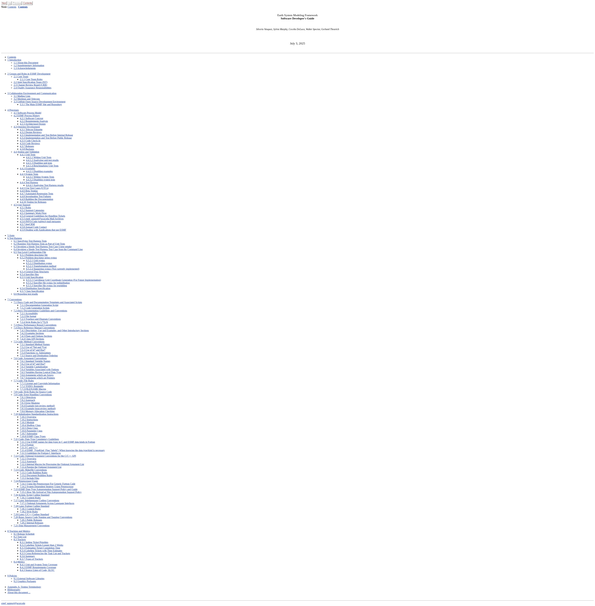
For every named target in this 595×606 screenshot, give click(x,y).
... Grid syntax (35, 260)
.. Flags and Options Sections (36, 336)
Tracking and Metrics (18, 531)
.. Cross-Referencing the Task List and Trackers (45, 553)
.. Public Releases (31, 520)
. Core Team (21, 76)
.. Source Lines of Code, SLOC (37, 570)
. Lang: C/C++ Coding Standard (31, 514)
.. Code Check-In (30, 140)
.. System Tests (29, 174)
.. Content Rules (30, 497)
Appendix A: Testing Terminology (24, 587)
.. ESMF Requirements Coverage (38, 567)
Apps (10, 235)
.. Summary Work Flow (33, 213)
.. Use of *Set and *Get (33, 347)
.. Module (27, 422)
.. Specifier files (29, 274)
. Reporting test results (26, 294)
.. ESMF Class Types (33, 436)
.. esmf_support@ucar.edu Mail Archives (42, 218)
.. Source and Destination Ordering (39, 355)
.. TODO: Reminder (31, 386)
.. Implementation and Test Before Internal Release (46, 135)
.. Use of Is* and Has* (32, 350)
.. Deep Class (29, 428)
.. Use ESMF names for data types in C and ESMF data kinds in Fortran (57, 442)
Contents (12, 7)
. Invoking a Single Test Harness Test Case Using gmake (43, 246)
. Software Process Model (27, 112)
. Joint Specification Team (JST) (30, 82)
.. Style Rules (29, 511)
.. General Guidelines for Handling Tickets (42, 216)
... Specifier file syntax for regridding (46, 285)
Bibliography (13, 589)
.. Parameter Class (31, 430)
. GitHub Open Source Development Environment (39, 101)
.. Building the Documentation (36, 199)
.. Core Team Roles (31, 79)
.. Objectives (28, 397)
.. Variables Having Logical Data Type (40, 372)
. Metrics (19, 561)
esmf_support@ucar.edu (13, 603)
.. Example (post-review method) (38, 408)
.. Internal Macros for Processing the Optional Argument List (52, 464)
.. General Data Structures (34, 271)
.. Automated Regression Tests (36, 193)
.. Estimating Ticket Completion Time (40, 548)
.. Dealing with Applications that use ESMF (43, 230)
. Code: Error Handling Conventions (33, 394)
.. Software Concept (31, 118)
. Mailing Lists (22, 96)
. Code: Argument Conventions (30, 358)
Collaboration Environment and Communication (31, 93)
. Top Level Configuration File (30, 252)
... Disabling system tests (40, 179)
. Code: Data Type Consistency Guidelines (36, 439)
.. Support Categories (32, 210)
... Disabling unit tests (39, 163)
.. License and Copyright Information (40, 383)
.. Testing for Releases (33, 202)
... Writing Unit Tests (38, 157)
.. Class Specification (32, 291)
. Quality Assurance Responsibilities (32, 87)
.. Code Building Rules (33, 472)
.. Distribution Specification (35, 288)
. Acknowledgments (25, 68)
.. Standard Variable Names (35, 361)
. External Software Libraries (29, 578)
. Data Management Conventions (32, 525)
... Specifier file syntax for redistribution (48, 282)
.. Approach (27, 400)
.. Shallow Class (30, 425)
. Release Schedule (24, 534)
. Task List (20, 536)
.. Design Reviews (31, 132)
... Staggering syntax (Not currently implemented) (52, 269)
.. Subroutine (28, 433)
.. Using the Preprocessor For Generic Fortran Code (47, 483)
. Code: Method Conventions (29, 341)
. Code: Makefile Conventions (30, 470)
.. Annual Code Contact (33, 227)
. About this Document (26, 62)
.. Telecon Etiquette (31, 129)
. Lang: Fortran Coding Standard (31, 506)
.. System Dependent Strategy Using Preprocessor (46, 486)
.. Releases (27, 146)
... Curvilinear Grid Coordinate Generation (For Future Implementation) (63, 280)
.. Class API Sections (32, 339)
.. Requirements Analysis (34, 121)
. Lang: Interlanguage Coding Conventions (36, 500)
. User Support (22, 204)
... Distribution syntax (39, 263)
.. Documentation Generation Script (39, 305)
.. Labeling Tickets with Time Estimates (41, 550)
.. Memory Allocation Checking (37, 411)
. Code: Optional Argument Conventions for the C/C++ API (45, 456)
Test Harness (14, 238)
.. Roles (25, 207)
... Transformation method (41, 266)
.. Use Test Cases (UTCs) (34, 188)
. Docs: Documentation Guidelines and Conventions (40, 310)
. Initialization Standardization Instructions (36, 414)
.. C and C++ (28, 447)
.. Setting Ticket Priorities (34, 542)
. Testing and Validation (26, 151)
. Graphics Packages (25, 581)
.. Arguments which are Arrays (36, 375)
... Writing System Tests (40, 177)
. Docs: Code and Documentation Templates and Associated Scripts (48, 302)
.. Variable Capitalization (34, 366)
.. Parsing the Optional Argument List (40, 467)
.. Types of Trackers (31, 559)
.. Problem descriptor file (34, 255)
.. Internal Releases (31, 522)
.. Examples (27, 168)
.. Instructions (29, 419)
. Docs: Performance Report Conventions (35, 325)
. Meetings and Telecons (27, 99)
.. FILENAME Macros (33, 389)
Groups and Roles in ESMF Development (28, 73)
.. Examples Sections (32, 333)
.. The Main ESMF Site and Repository (41, 104)
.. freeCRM (27, 224)
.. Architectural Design (33, 124)
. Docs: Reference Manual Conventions (34, 327)
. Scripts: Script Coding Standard (31, 495)
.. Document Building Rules (36, 475)
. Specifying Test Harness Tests (30, 241)
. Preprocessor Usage (26, 481)
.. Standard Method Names (35, 344)
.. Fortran (27, 444)
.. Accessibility (29, 313)
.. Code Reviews (30, 143)
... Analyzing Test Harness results (45, 185)
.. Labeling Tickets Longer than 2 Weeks (41, 545)
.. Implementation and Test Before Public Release (46, 138)
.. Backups (27, 149)
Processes (13, 110)
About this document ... (18, 592)
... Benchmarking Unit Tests (42, 165)
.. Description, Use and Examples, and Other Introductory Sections (54, 330)
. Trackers (20, 539)
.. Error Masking (30, 403)
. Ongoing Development (27, 126)
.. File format (28, 316)
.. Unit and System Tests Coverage (38, 564)
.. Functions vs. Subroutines (35, 352)
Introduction (14, 60)
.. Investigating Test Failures (35, 196)
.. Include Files (29, 478)
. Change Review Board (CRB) (30, 85)
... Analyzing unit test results (42, 160)
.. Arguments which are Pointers (37, 378)
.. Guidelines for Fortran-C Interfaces (40, 453)
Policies (12, 575)
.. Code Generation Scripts (34, 308)
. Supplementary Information (29, 65)
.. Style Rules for (34, 322)
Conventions (14, 299)
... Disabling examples (39, 171)
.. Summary (27, 556)
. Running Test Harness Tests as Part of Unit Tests (39, 243)
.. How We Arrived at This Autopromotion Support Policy (51, 492)
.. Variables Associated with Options (39, 369)
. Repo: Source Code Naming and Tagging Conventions (43, 517)
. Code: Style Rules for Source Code (33, 391)
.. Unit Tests (27, 154)
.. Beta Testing (29, 191)
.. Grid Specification (31, 277)
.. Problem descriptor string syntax (38, 257)
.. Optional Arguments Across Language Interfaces (47, 503)
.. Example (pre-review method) (37, 405)
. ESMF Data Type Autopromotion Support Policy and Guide (45, 489)
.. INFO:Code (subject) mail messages (40, 221)
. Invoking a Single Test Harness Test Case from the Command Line (48, 249)
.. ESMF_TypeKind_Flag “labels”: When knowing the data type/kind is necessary (62, 450)
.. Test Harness (29, 182)
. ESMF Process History (27, 115)
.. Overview (28, 417)
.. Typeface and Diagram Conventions (40, 319)
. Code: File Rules (24, 380)
